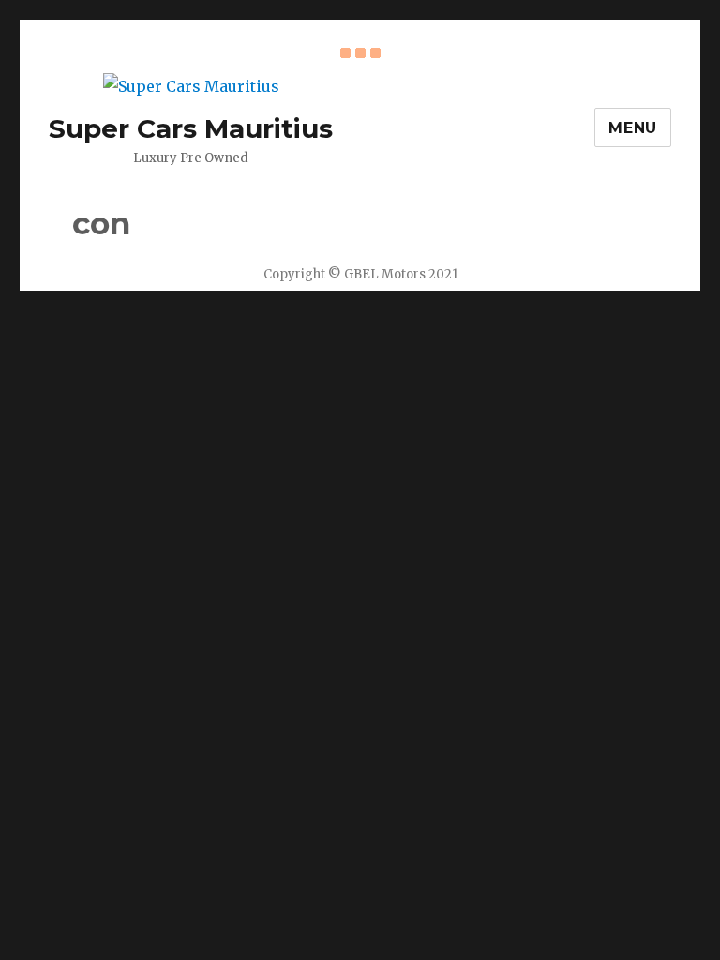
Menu (632, 128)
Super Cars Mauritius (191, 128)
